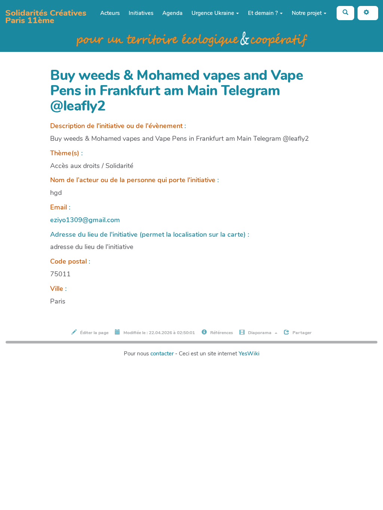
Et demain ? (263, 13)
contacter (162, 353)
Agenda (172, 13)
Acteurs (110, 13)
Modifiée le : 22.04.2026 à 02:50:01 (158, 333)
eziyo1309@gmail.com (85, 219)
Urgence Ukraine (213, 13)
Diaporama (260, 333)
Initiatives (141, 13)
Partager (301, 333)
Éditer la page (93, 333)
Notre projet (307, 13)
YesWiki (249, 353)
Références (221, 333)
